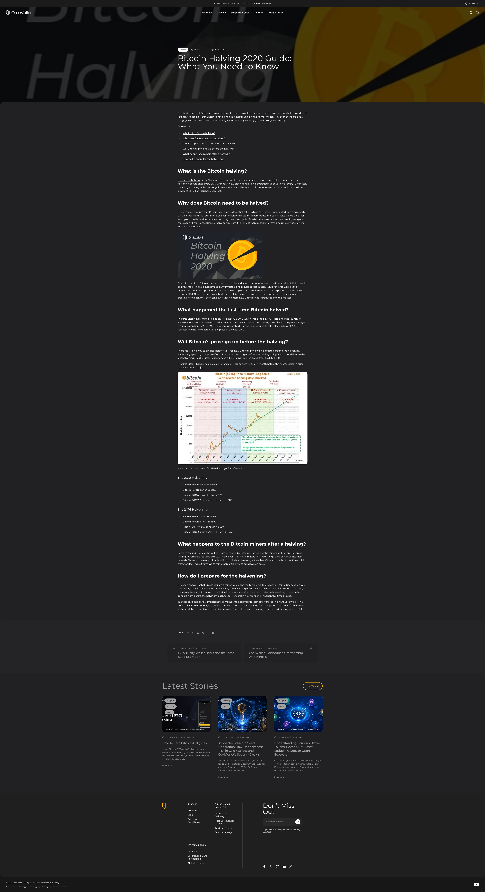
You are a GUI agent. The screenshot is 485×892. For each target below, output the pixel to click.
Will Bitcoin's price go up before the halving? (208, 148)
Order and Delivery (221, 815)
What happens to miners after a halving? (206, 154)
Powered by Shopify (50, 883)
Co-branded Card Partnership (197, 857)
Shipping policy (24, 887)
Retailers (193, 851)
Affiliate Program (197, 863)
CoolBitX (202, 605)
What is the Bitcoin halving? (199, 133)
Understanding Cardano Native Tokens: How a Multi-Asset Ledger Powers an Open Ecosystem (297, 748)
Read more (167, 765)
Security (226, 700)
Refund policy (46, 887)
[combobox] (472, 3)
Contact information (60, 887)
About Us (193, 810)
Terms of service (11, 887)
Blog (190, 815)
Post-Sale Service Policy (225, 822)
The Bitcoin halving (189, 180)
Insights (183, 49)
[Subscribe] (297, 821)
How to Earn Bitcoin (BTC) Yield (185, 743)
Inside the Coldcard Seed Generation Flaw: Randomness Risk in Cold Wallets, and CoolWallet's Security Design (240, 748)
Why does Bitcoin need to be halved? (204, 138)
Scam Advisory (223, 832)
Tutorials (171, 706)
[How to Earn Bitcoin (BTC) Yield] (186, 714)
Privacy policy (35, 887)
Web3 (169, 712)
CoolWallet (184, 605)
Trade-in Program (225, 828)
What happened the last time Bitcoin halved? (209, 143)
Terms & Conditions (194, 821)
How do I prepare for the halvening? (203, 159)
